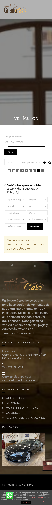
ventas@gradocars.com (19, 380)
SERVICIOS (13, 403)
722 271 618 (15, 367)
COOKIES (12, 412)
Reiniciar (34, 226)
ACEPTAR (26, 503)
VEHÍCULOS (14, 398)
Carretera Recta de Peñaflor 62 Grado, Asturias (24, 356)
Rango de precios (13, 136)
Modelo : (24, 190)
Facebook (12, 266)
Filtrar (10, 152)
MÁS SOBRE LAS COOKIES (25, 417)
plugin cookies (46, 501)
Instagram (36, 266)
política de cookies (36, 498)
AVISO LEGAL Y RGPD (21, 408)
